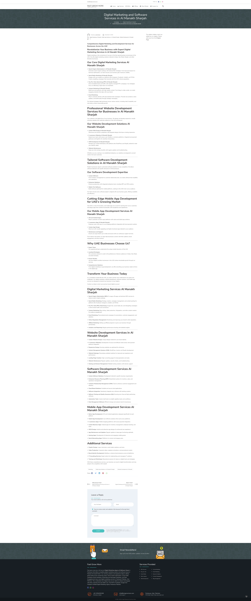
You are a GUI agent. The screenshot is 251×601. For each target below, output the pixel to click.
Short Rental (145, 6)
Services (121, 6)
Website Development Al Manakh (126, 37)
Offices (136, 6)
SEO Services (143, 569)
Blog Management (156, 578)
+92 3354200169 (98, 593)
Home (114, 6)
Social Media (143, 574)
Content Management (157, 576)
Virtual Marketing (156, 569)
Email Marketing (156, 571)
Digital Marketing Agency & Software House (117, 570)
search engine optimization (114, 575)
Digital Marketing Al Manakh (95, 37)
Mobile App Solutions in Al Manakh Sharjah (110, 37)
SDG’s (128, 6)
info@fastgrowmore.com (92, 1)
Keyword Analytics (157, 574)
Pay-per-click (143, 571)
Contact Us (155, 6)
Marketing (90, 469)
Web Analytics (144, 576)
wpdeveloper (97, 35)
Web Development (144, 578)
